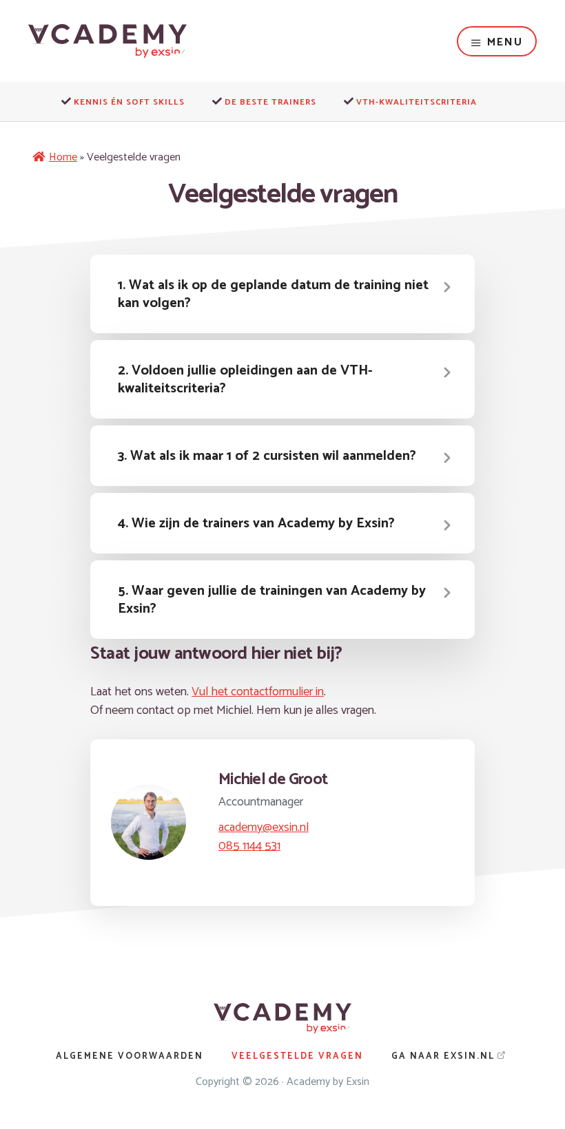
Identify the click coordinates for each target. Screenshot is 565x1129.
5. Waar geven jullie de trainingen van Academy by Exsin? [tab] (272, 600)
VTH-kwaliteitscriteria (416, 102)
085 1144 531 (249, 846)
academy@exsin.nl (263, 827)
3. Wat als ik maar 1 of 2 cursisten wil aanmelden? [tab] (267, 456)
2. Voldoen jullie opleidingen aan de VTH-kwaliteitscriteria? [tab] (245, 379)
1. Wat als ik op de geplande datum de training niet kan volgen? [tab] (273, 294)
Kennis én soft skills (129, 102)
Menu (505, 42)
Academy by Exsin (328, 1082)
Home (63, 157)
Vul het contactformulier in (258, 692)
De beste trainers (270, 102)
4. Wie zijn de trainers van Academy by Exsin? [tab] (256, 523)
